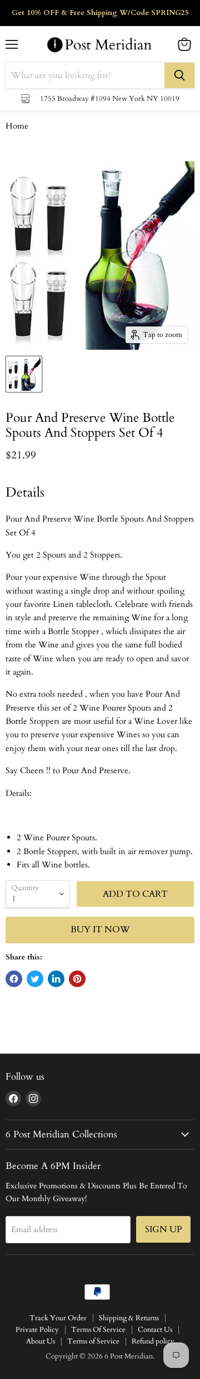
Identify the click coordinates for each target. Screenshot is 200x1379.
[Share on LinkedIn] (56, 979)
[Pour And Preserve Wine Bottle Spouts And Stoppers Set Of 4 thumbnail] (24, 374)
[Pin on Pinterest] (77, 979)
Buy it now (100, 929)
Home (17, 126)
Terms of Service (93, 1341)
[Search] (179, 75)
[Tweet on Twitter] (35, 979)
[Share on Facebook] (14, 979)
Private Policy (37, 1330)
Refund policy (153, 1341)
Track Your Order (58, 1318)
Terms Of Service (98, 1330)
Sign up (163, 1229)
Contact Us (155, 1330)
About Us (40, 1341)
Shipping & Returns (129, 1318)
